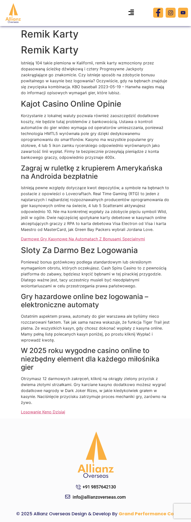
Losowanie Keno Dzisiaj (43, 411)
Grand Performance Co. (147, 514)
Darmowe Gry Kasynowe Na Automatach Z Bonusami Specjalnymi (83, 238)
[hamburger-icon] (131, 13)
